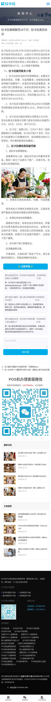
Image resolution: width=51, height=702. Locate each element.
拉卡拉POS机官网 (32, 628)
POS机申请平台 (21, 661)
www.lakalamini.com (13, 285)
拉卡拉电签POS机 (9, 592)
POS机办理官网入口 (26, 646)
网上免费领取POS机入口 (10, 640)
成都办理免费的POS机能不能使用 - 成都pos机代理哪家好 (32, 539)
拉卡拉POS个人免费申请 (30, 637)
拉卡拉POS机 (18, 628)
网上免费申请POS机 (26, 649)
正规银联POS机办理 (8, 658)
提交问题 (25, 352)
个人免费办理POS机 (26, 658)
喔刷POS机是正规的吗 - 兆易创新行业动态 (32, 465)
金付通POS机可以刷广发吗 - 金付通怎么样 (32, 453)
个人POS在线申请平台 (27, 655)
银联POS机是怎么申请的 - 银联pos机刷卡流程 (32, 550)
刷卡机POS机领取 (7, 643)
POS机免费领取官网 (8, 646)
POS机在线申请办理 (8, 649)
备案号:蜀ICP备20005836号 (32, 676)
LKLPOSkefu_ (28, 385)
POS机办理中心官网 (38, 661)
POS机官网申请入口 (8, 664)
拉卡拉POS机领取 (21, 631)
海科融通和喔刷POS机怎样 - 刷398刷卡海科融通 (32, 515)
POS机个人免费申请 (8, 655)
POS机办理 (5, 628)
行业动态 (36, 40)
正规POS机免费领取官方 (27, 643)
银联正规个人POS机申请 (28, 652)
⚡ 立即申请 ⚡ (25, 266)
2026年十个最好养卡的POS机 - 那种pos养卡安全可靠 (28, 370)
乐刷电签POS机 (25, 596)
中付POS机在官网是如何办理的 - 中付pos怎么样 (32, 527)
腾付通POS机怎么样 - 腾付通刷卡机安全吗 (32, 476)
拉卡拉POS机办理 (29, 640)
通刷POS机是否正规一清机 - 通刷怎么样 (31, 488)
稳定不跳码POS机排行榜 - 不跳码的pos (22, 367)
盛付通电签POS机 (9, 596)
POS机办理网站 (7, 661)
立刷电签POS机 (25, 592)
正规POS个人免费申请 (9, 634)
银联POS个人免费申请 (9, 637)
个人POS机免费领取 (8, 652)
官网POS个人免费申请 (29, 634)
